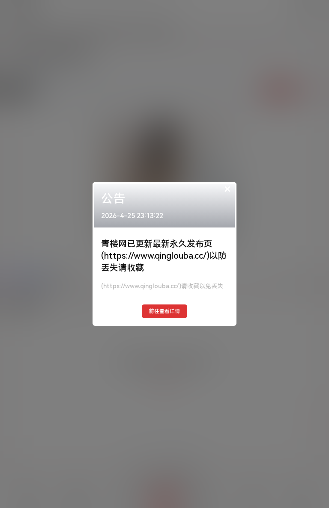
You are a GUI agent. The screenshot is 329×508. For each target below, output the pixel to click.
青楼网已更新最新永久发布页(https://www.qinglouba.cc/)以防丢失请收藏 (164, 256)
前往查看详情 (164, 311)
